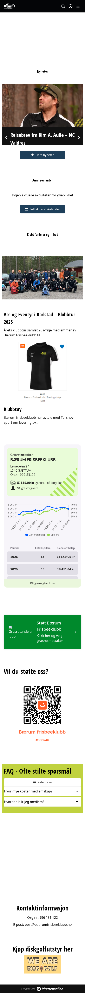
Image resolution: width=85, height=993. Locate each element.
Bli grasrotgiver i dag (42, 583)
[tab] (42, 791)
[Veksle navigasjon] (78, 6)
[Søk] (63, 6)
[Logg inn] (70, 6)
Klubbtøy (12, 409)
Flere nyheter (44, 155)
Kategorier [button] (45, 782)
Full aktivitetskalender (45, 209)
